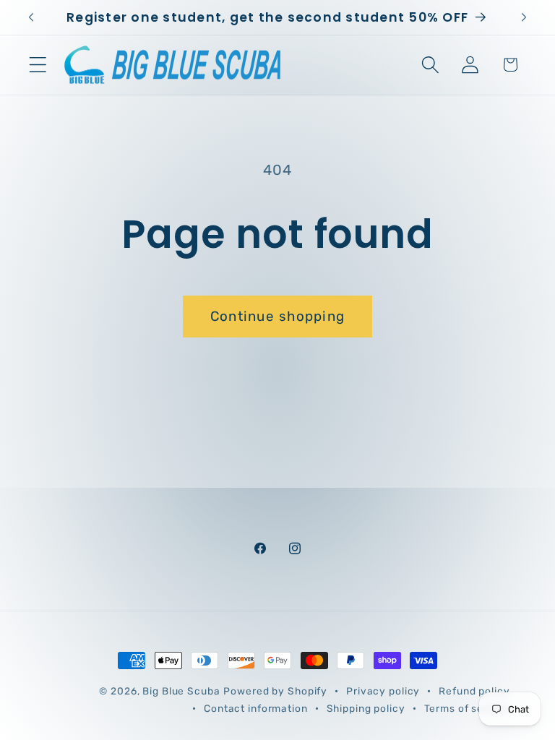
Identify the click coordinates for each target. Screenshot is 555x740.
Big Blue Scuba (181, 691)
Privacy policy (383, 691)
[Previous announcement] (31, 17)
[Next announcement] (524, 17)
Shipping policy (366, 708)
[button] (38, 65)
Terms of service (467, 708)
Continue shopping (277, 316)
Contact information (256, 708)
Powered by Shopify (275, 691)
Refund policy (474, 691)
